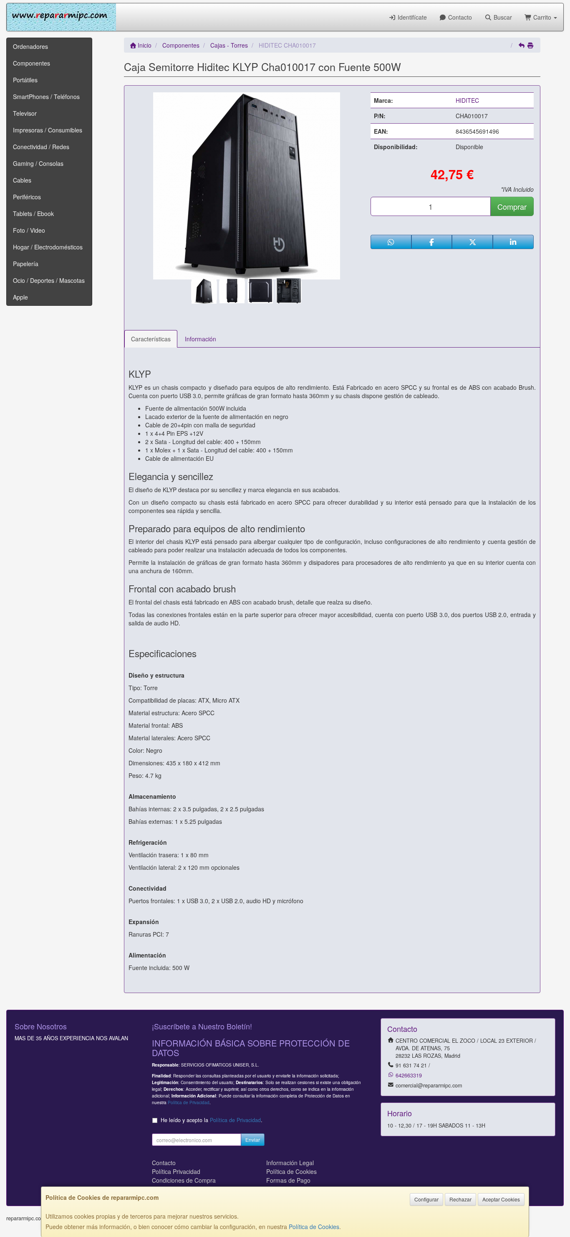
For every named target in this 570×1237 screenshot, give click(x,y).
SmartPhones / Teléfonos (46, 96)
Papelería (25, 263)
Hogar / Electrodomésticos (48, 247)
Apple (20, 297)
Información (200, 339)
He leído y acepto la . (211, 1120)
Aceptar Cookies (501, 1199)
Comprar (512, 206)
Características (151, 339)
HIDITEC (467, 100)
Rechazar (460, 1199)
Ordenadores (30, 46)
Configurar (426, 1199)
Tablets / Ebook (33, 213)
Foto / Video (29, 230)
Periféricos (27, 197)
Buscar (502, 17)
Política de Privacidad (188, 1102)
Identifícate (411, 17)
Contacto (459, 17)
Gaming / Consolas (38, 163)
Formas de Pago (288, 1180)
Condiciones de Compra (184, 1180)
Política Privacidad (176, 1171)
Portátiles (25, 80)
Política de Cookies (314, 1226)
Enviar (252, 1139)
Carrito (542, 17)
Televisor (25, 113)
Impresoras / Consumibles (47, 130)
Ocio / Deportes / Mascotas (49, 280)
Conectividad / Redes (41, 146)
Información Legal (290, 1162)
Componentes (31, 63)
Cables (22, 180)
